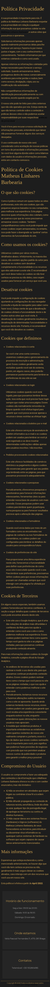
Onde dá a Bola (41, 804)
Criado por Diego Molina (25, 985)
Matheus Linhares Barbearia (14, 32)
